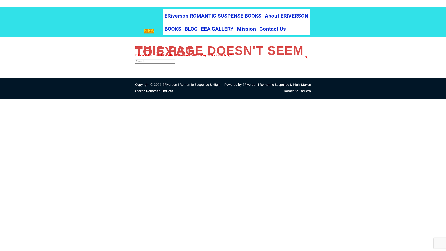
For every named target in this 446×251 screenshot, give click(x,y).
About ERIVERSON (286, 16)
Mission (246, 29)
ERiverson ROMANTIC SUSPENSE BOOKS (212, 16)
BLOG (191, 29)
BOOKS (172, 29)
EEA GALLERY (217, 29)
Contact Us (272, 29)
